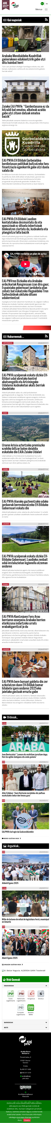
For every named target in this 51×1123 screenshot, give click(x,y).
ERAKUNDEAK (9, 986)
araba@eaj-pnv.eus (26, 1077)
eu (42, 3)
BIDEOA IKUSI (11, 747)
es (47, 3)
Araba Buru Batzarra (25, 1052)
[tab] (25, 986)
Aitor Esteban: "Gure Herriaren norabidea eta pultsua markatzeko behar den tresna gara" (23, 794)
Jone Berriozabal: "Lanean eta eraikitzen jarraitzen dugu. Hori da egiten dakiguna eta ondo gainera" (25, 755)
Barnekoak (8, 1022)
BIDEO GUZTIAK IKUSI (12, 838)
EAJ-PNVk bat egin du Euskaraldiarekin (18, 831)
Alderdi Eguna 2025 (10, 882)
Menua (38, 9)
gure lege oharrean (24, 1117)
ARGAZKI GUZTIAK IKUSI (12, 965)
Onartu (27, 1120)
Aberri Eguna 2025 (10, 957)
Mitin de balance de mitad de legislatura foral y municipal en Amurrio (25, 920)
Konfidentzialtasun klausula (25, 1095)
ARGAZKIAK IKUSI (15, 876)
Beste (6, 1027)
